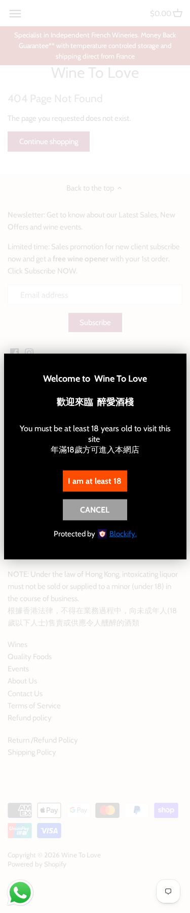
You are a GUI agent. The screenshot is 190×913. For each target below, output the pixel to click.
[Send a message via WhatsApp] (20, 893)
